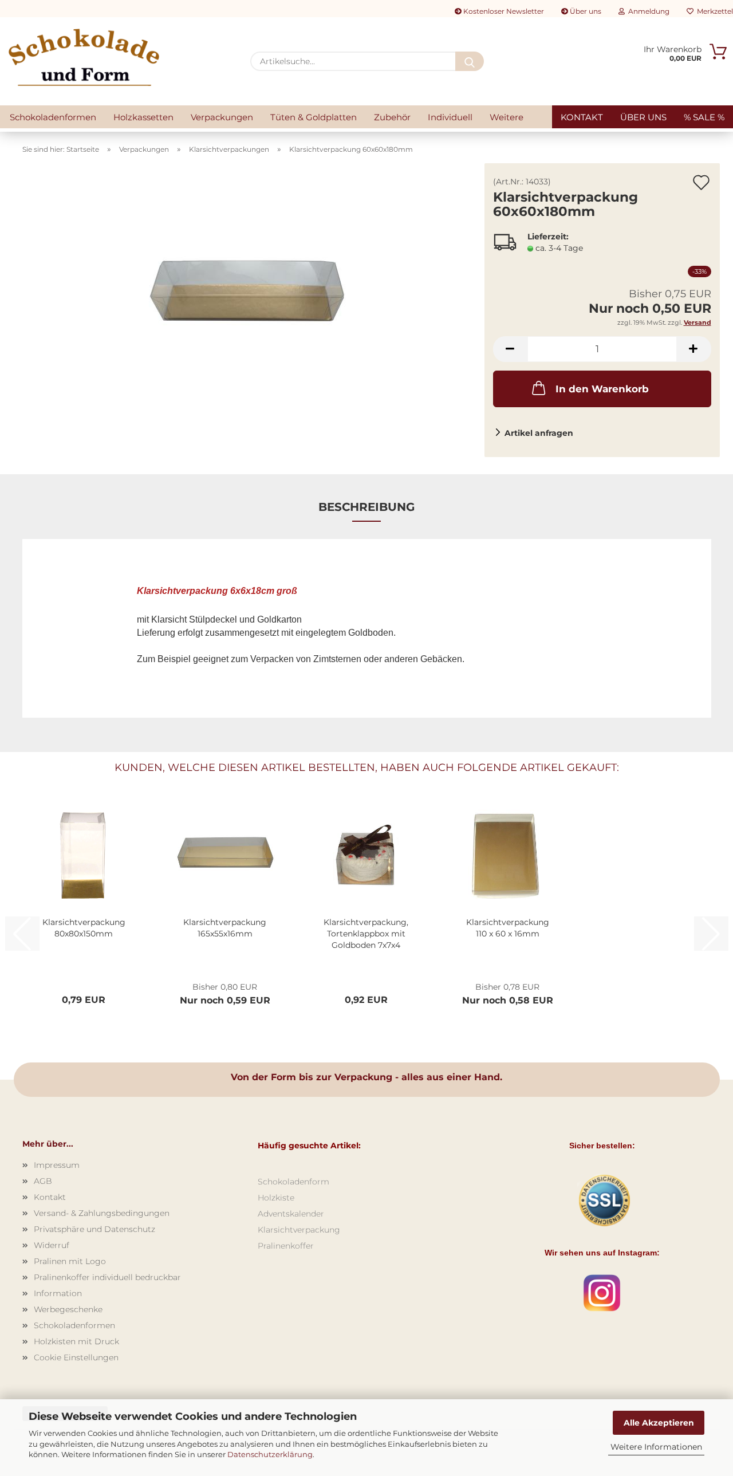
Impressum (57, 1165)
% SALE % (704, 117)
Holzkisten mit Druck (76, 1341)
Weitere (506, 117)
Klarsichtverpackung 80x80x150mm (83, 928)
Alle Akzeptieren (659, 1423)
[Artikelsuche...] (469, 61)
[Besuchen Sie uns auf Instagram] (601, 1292)
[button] (510, 349)
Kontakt (582, 117)
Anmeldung (647, 11)
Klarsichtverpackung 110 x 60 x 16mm (507, 928)
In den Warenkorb (602, 389)
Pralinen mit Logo (70, 1261)
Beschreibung (366, 507)
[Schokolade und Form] (84, 57)
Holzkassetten (143, 117)
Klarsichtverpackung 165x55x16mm (224, 928)
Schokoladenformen (53, 117)
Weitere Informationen (656, 1447)
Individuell (450, 117)
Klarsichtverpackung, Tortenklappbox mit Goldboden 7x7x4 (366, 933)
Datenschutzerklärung (270, 1454)
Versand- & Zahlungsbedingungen (102, 1213)
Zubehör (392, 117)
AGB (43, 1181)
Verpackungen (222, 117)
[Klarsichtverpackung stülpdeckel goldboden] (249, 306)
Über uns (584, 11)
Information (58, 1293)
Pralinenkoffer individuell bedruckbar (107, 1277)
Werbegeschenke (68, 1309)
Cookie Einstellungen (76, 1357)
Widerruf (51, 1245)
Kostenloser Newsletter (503, 11)
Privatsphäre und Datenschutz (94, 1229)
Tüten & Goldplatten (313, 117)
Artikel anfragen (539, 433)
